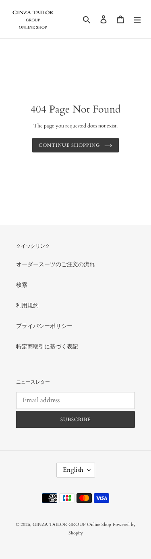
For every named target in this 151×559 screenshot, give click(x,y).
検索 (21, 285)
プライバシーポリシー (44, 326)
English (73, 469)
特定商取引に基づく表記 (47, 346)
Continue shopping (69, 145)
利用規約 (27, 305)
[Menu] (137, 18)
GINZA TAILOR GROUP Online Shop (72, 524)
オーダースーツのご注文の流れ (55, 264)
